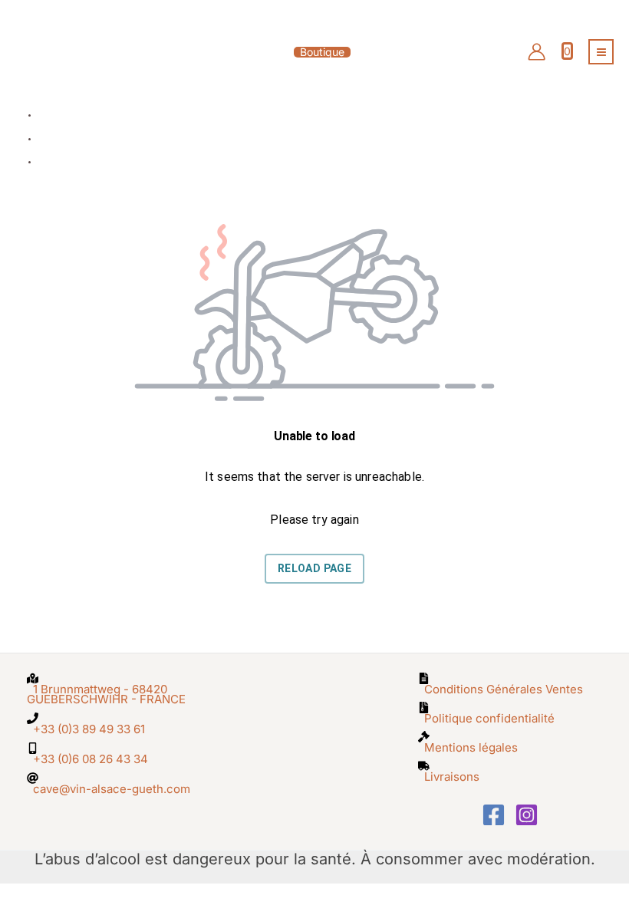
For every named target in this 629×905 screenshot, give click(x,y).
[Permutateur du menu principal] (601, 51)
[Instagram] (526, 815)
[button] (314, 52)
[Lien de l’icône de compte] (536, 51)
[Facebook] (494, 815)
